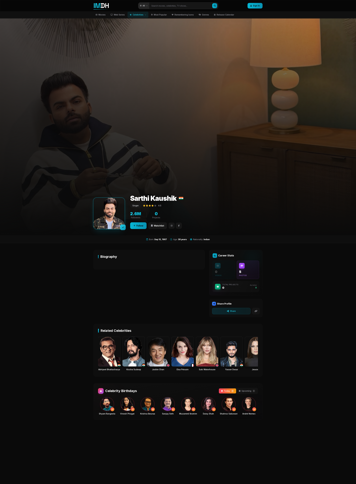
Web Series (119, 14)
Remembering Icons (184, 14)
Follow (139, 225)
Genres (205, 14)
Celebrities (138, 14)
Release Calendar (225, 14)
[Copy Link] (256, 311)
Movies (102, 14)
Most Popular (160, 14)
